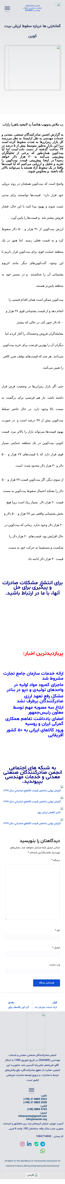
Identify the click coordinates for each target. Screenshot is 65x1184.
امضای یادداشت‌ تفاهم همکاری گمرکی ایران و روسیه (34, 721)
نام (57, 930)
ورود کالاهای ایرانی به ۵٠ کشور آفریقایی (34, 732)
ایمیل (56, 947)
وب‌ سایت (54, 965)
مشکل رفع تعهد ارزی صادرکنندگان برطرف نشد (40, 698)
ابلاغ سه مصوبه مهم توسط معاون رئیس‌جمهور (38, 710)
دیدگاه (55, 860)
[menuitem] (33, 1175)
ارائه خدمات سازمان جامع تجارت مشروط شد (33, 676)
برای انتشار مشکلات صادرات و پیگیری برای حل (32, 585)
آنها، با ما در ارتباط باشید (33, 593)
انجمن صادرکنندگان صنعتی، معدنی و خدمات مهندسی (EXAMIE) (32, 8)
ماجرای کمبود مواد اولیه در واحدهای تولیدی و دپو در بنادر (35, 687)
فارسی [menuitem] (30, 1175)
